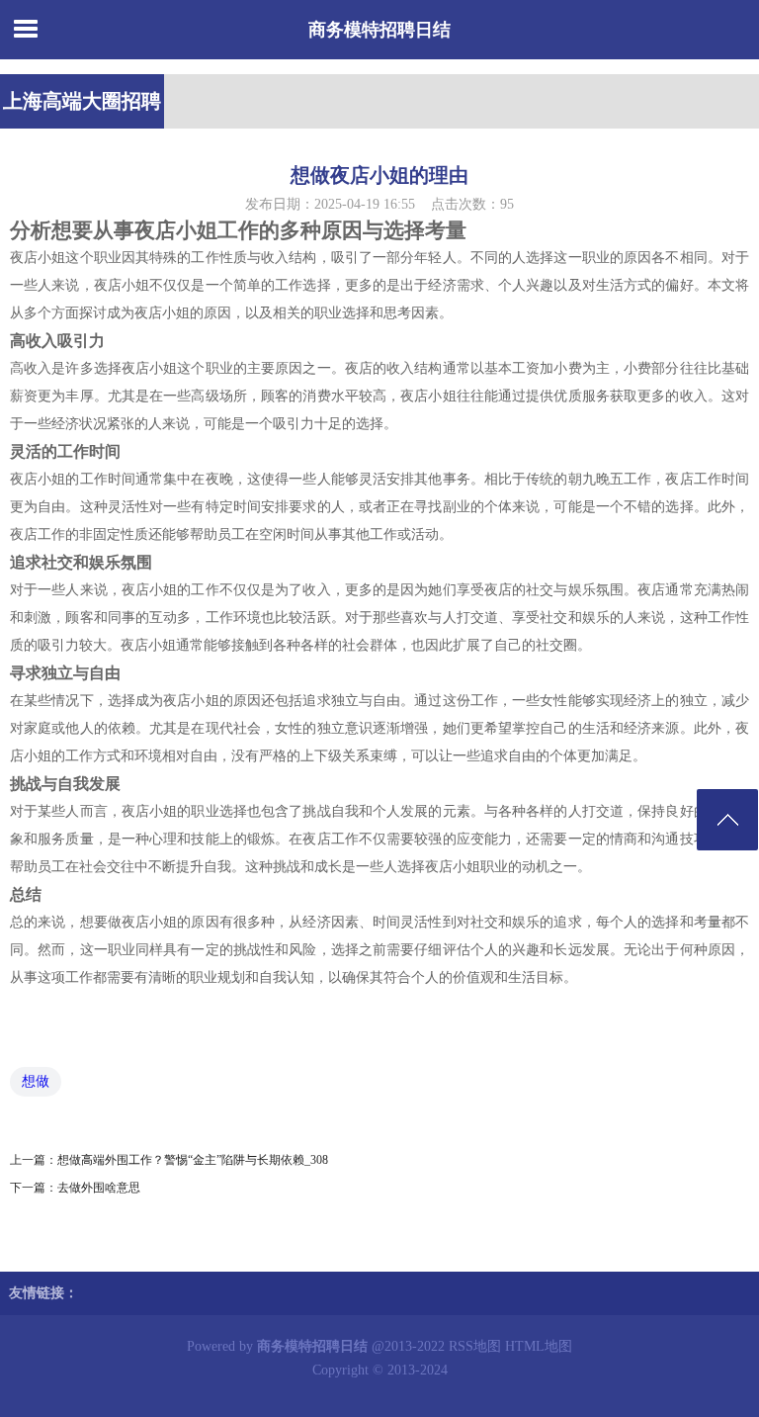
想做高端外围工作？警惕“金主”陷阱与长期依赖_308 (192, 1160)
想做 (35, 1081)
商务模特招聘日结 (379, 30)
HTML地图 (538, 1346)
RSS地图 (475, 1346)
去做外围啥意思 (98, 1188)
